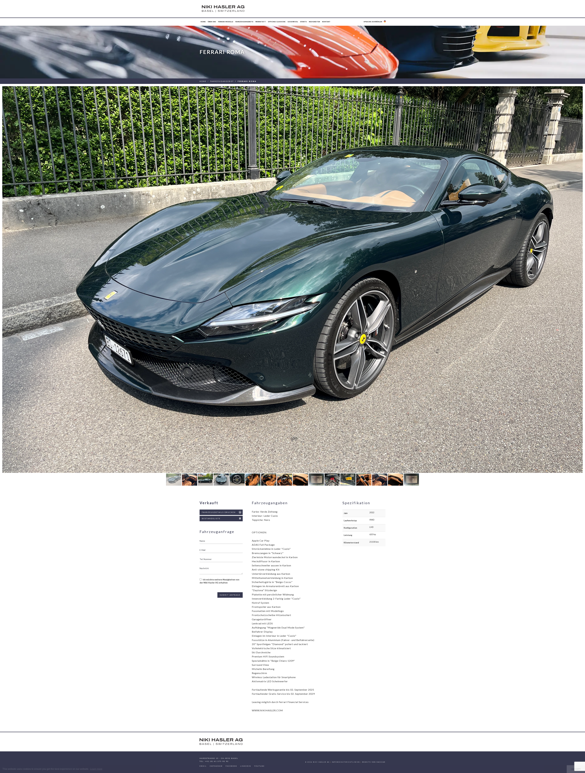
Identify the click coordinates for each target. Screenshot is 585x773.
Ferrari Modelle (225, 22)
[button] (375, 22)
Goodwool (293, 22)
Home (203, 22)
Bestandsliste (211, 518)
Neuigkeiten (314, 22)
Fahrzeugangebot (222, 81)
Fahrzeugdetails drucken (219, 512)
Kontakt (326, 22)
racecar (381, 762)
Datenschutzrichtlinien (346, 762)
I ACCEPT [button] (576, 769)
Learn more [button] (96, 769)
